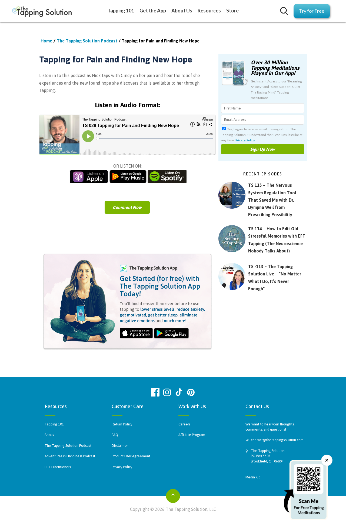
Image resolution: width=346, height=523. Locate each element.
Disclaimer (120, 446)
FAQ (115, 435)
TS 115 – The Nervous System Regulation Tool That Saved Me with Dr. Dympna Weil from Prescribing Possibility (272, 200)
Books (49, 435)
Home (46, 40)
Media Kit (252, 477)
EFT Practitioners (58, 467)
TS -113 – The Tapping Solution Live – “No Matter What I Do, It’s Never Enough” (274, 277)
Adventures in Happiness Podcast (70, 456)
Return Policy (122, 424)
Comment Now (127, 207)
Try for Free (311, 11)
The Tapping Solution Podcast (87, 40)
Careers (184, 424)
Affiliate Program (191, 435)
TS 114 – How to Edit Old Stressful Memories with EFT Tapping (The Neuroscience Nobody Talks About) (276, 239)
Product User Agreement (131, 456)
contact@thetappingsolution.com (276, 440)
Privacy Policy (245, 140)
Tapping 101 (54, 424)
